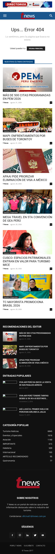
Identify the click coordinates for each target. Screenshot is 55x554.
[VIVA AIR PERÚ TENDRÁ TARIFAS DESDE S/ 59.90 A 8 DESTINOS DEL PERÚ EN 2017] (10, 399)
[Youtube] (43, 535)
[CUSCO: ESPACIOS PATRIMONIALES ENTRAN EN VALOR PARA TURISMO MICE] (27, 242)
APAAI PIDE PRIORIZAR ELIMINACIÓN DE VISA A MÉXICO (25, 178)
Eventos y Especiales (11, 212)
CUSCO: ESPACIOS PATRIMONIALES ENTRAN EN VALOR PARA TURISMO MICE (26, 261)
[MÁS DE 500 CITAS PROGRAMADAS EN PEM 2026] (27, 79)
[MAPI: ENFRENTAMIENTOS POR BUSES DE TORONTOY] (27, 120)
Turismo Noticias (9, 90)
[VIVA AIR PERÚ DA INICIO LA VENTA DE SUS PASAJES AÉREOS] (10, 386)
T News (5, 102)
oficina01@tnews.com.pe (34, 516)
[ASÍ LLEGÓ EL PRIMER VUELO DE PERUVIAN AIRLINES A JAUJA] (10, 412)
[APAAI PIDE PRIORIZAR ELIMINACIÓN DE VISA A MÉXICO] (27, 161)
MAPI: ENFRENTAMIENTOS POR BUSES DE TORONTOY (24, 137)
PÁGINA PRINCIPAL (36, 49)
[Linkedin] (27, 535)
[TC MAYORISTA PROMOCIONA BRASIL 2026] (27, 286)
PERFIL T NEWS (16, 545)
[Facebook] (12, 535)
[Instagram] (20, 535)
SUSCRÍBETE (29, 545)
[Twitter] (35, 535)
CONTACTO (40, 545)
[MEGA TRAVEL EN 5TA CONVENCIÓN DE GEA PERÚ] (27, 201)
